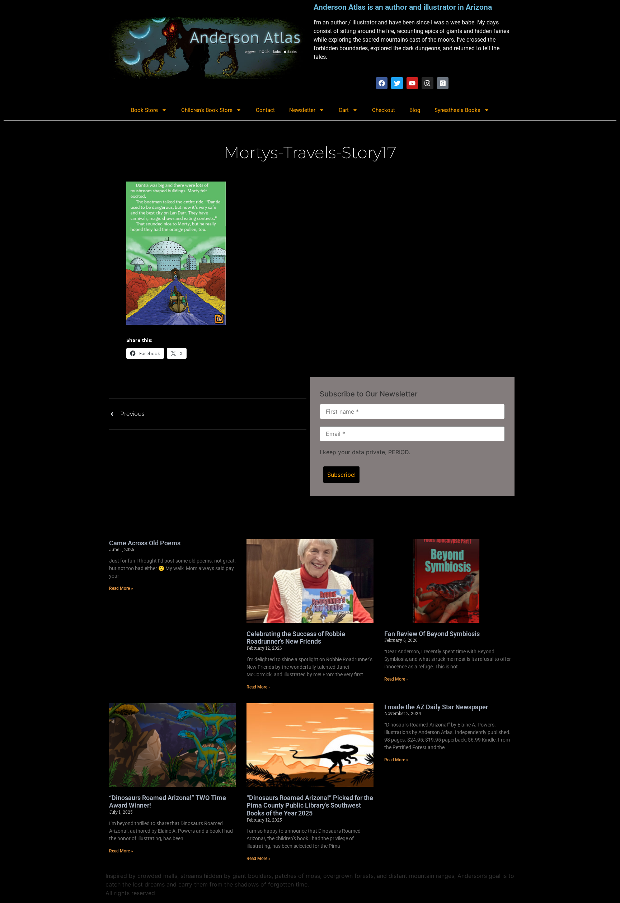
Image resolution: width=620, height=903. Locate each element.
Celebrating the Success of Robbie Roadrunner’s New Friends (295, 637)
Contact (265, 110)
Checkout (383, 110)
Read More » (121, 588)
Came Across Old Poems (144, 543)
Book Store (144, 110)
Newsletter (302, 110)
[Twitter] (397, 83)
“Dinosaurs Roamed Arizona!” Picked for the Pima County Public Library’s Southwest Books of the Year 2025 (309, 805)
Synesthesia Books (457, 110)
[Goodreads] (442, 83)
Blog (414, 110)
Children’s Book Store (206, 110)
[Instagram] (427, 83)
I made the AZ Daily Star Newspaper (436, 707)
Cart (344, 110)
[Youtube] (412, 83)
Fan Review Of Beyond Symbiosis (432, 634)
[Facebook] (382, 83)
